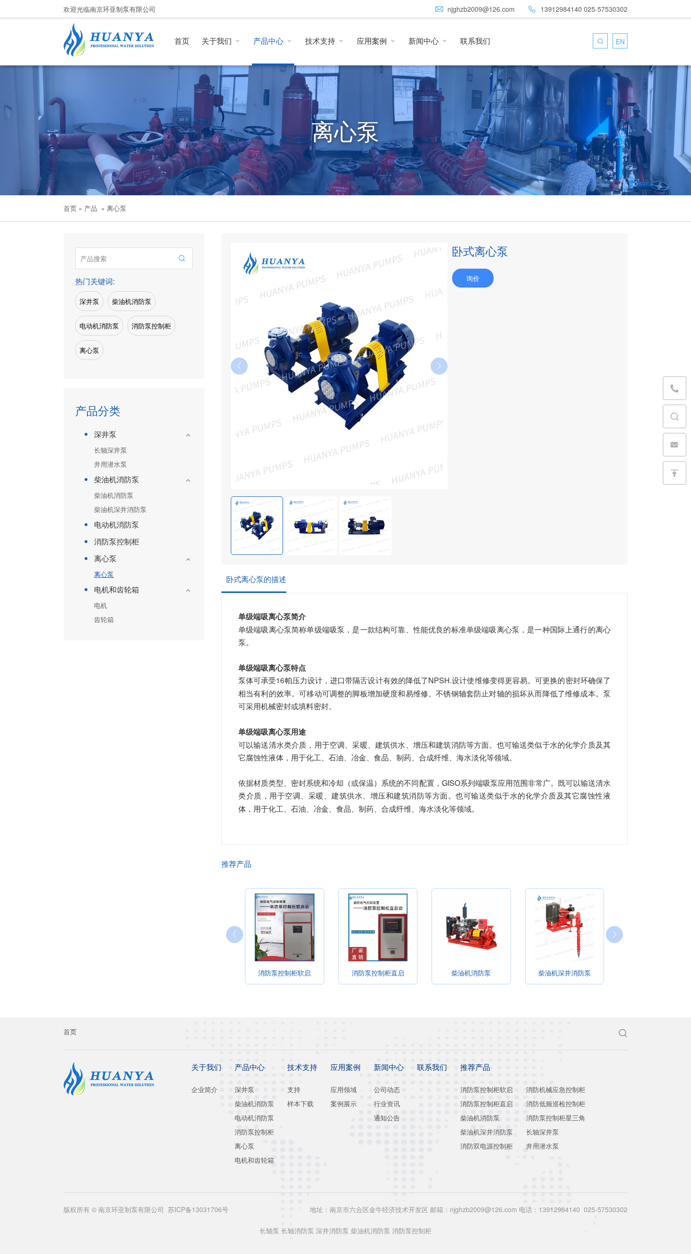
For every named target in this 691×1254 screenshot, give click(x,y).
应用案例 (376, 40)
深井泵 (89, 301)
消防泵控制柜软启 (486, 1089)
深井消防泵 (332, 1230)
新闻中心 (428, 40)
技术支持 (325, 40)
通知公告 (387, 1117)
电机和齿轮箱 (116, 589)
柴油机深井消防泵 (120, 509)
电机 (100, 605)
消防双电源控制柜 (486, 1145)
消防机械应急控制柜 (555, 1089)
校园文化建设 (316, 1249)
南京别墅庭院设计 (366, 1249)
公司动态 (387, 1089)
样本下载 (300, 1103)
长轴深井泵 (110, 450)
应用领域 (343, 1089)
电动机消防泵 (99, 325)
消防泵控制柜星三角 (555, 1117)
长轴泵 (269, 1230)
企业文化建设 (418, 1249)
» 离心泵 (112, 208)
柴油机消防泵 (131, 301)
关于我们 (221, 40)
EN (620, 41)
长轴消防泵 (297, 1230)
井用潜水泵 (110, 464)
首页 (181, 40)
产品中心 (273, 40)
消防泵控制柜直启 (486, 1103)
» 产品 (88, 208)
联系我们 (475, 40)
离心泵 (89, 350)
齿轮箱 (104, 619)
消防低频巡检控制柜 (555, 1103)
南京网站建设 (83, 1173)
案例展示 (343, 1103)
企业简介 (204, 1089)
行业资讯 (387, 1103)
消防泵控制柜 (151, 325)
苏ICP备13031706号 (198, 1209)
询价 (472, 278)
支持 (293, 1089)
